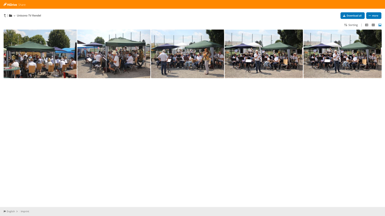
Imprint (25, 211)
